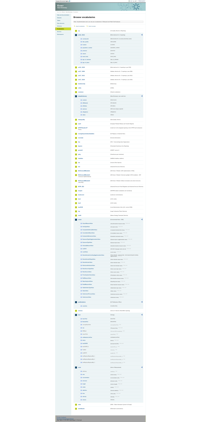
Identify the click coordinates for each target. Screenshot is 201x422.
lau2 (79, 203)
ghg (79, 154)
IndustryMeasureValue (88, 245)
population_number (87, 47)
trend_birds (85, 56)
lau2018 (80, 207)
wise (79, 404)
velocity (84, 396)
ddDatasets (85, 103)
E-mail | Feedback (61, 417)
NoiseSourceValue (87, 271)
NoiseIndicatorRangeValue (89, 259)
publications (82, 302)
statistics (85, 390)
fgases (80, 146)
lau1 (79, 199)
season (84, 53)
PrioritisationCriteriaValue (89, 275)
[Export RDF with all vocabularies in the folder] (142, 35)
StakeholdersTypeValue (88, 287)
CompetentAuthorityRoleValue (90, 229)
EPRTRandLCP (82, 128)
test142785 (85, 343)
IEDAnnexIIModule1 (84, 170)
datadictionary (82, 96)
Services (59, 31)
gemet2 (80, 150)
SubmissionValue (87, 297)
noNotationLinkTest (87, 337)
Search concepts (92, 26)
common (80, 92)
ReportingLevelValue (88, 281)
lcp (79, 211)
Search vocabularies (80, 26)
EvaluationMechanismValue (89, 236)
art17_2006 (81, 71)
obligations (85, 112)
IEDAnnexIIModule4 (84, 180)
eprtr (79, 123)
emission (85, 380)
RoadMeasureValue (87, 284)
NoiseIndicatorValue (87, 262)
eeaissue (85, 109)
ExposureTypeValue (87, 242)
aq (79, 30)
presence (85, 50)
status (84, 114)
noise (79, 219)
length (84, 384)
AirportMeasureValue (88, 223)
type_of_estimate (87, 59)
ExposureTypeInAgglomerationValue (91, 239)
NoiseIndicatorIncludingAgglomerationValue (93, 255)
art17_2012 (81, 75)
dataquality (81, 119)
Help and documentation (63, 15)
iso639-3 (85, 248)
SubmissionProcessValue (89, 294)
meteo (84, 387)
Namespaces (60, 34)
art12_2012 (81, 35)
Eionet (63, 12)
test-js (84, 340)
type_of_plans (86, 62)
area (84, 374)
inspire (80, 190)
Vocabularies (60, 28)
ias (79, 162)
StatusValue (85, 290)
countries (85, 306)
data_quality (85, 41)
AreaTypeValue (86, 226)
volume (84, 399)
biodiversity (81, 83)
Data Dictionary (69, 12)
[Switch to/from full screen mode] (136, 1)
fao (79, 142)
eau (83, 327)
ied (79, 166)
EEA (63, 1)
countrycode (86, 38)
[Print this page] (134, 1)
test (79, 315)
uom (79, 367)
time (84, 393)
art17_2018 (81, 79)
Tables (58, 20)
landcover (81, 194)
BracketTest (85, 321)
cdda (79, 88)
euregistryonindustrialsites (86, 133)
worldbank (81, 408)
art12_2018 (81, 67)
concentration (86, 377)
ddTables (85, 106)
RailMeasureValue (87, 278)
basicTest (85, 318)
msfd (79, 215)
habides (80, 158)
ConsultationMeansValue (89, 233)
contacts (85, 100)
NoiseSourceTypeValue (88, 268)
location (84, 44)
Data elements (60, 23)
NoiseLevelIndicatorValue (89, 265)
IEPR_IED (81, 186)
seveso (80, 310)
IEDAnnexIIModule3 (84, 175)
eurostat (80, 137)
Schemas (59, 26)
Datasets (59, 17)
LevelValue (85, 251)
